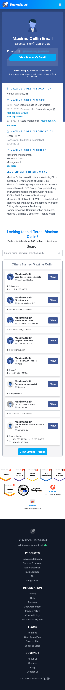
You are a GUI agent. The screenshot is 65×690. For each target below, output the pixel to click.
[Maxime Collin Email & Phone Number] (10, 277)
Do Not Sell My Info (32, 619)
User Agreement (32, 606)
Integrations (32, 580)
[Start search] (59, 253)
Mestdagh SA (48, 120)
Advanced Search (32, 559)
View (53, 277)
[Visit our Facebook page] (44, 678)
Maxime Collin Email (33, 38)
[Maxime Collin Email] (32, 23)
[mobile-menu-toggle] (60, 4)
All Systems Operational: (31, 545)
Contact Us (32, 671)
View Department (15, 116)
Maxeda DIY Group (17, 112)
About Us (32, 658)
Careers (32, 663)
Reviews (32, 602)
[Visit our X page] (48, 678)
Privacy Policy (32, 610)
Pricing (32, 593)
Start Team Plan (32, 637)
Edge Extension (32, 567)
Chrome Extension (32, 563)
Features (32, 632)
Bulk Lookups (32, 571)
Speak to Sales (32, 645)
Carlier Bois (43, 43)
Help (32, 598)
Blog (32, 667)
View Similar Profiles (33, 451)
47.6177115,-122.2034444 (34, 540)
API (32, 576)
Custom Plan (32, 641)
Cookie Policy (32, 615)
